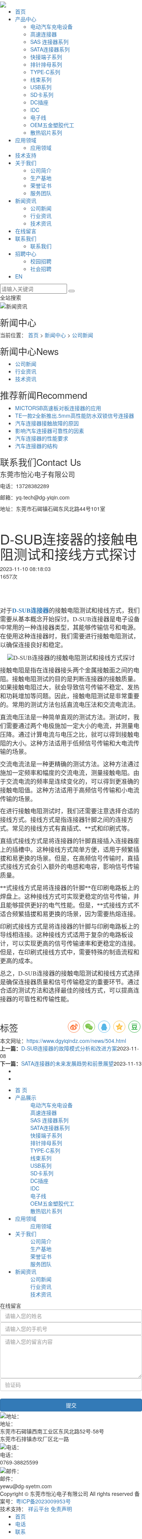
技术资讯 (40, 223)
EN (18, 276)
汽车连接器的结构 (36, 446)
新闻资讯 (25, 200)
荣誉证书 (40, 185)
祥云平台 (38, 1509)
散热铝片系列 (46, 132)
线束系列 (40, 79)
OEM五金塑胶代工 (52, 125)
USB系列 (40, 87)
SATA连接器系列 (50, 49)
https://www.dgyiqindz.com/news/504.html (76, 1040)
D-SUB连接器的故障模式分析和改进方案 (69, 1048)
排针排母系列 (46, 64)
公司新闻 (40, 208)
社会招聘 (40, 268)
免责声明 (61, 1509)
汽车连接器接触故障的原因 (47, 423)
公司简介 (40, 170)
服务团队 (40, 193)
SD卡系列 (41, 94)
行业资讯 (40, 215)
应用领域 (25, 140)
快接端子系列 (46, 57)
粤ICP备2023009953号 (43, 1501)
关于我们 (25, 163)
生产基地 (40, 178)
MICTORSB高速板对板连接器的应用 (58, 408)
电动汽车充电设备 (51, 26)
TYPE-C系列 (45, 72)
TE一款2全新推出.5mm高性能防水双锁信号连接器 (74, 415)
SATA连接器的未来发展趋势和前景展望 (67, 1063)
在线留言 (25, 231)
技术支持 (25, 155)
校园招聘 (40, 261)
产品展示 (25, 1097)
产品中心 (25, 19)
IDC (34, 110)
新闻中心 (55, 335)
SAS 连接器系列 (49, 41)
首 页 (21, 1090)
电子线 (38, 117)
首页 (20, 11)
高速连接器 (43, 34)
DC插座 (39, 102)
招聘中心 (25, 253)
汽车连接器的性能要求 (41, 438)
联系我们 (25, 238)
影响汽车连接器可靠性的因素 (49, 430)
